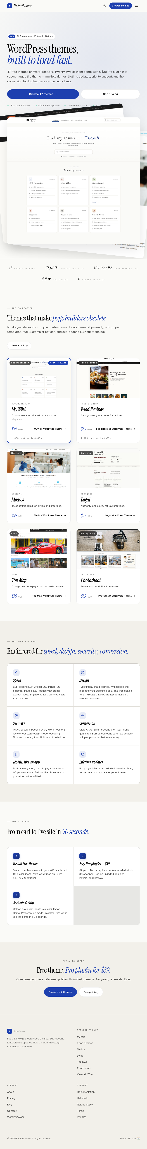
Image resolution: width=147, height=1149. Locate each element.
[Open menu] (136, 6)
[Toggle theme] (104, 6)
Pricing (11, 1098)
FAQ (9, 1104)
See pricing (110, 94)
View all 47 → (85, 1074)
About (10, 1092)
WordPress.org (15, 1117)
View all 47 (17, 345)
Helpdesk (82, 1098)
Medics (81, 1049)
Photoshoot (84, 1068)
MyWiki (81, 1037)
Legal (80, 1055)
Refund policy (85, 1104)
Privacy (81, 1117)
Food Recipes (85, 1043)
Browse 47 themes (41, 94)
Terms (80, 1110)
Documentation (86, 1092)
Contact (11, 1110)
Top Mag (82, 1062)
